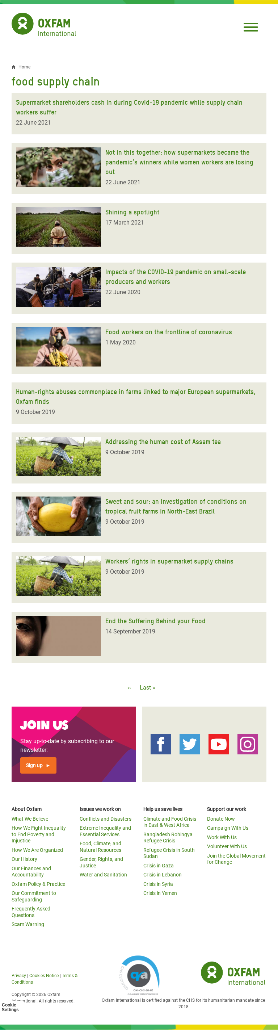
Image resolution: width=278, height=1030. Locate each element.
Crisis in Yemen (160, 893)
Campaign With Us (227, 828)
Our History (24, 859)
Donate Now (221, 819)
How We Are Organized (37, 850)
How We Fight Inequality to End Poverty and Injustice (39, 834)
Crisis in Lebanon (162, 875)
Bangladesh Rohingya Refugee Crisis (168, 838)
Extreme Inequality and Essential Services (105, 831)
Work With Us (222, 837)
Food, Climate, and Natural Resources (100, 847)
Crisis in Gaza (158, 865)
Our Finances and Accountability (31, 872)
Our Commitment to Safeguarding (34, 896)
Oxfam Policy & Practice (38, 884)
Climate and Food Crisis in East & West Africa (169, 822)
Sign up (34, 765)
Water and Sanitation (103, 875)
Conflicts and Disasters (105, 819)
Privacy (19, 975)
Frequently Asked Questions (31, 912)
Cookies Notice (44, 975)
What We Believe (30, 819)
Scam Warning (28, 924)
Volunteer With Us (227, 846)
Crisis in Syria (158, 884)
